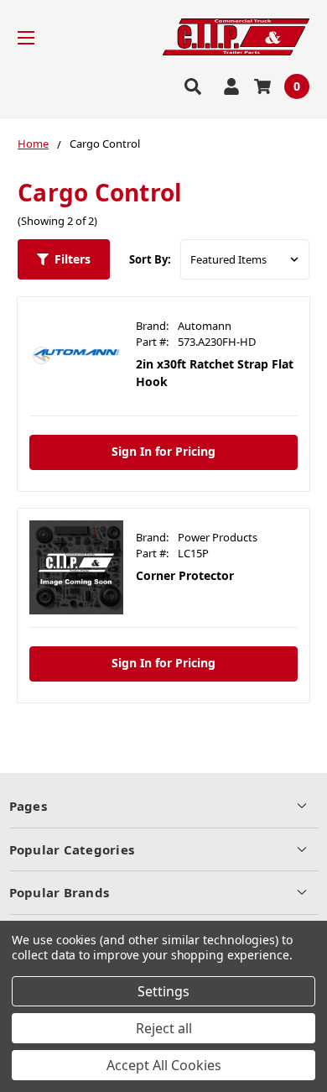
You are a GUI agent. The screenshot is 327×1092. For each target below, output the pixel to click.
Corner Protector (185, 575)
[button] (64, 259)
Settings (163, 991)
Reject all (164, 1028)
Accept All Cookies (163, 1065)
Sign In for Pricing (163, 451)
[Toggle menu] (41, 37)
